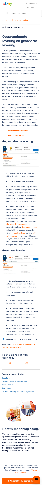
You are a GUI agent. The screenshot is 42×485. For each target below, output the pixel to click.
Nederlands (30, 3)
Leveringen (6, 388)
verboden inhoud (18, 233)
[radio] (10, 363)
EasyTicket (6, 378)
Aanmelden (31, 7)
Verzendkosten (7, 385)
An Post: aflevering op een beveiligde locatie (18, 391)
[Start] (7, 3)
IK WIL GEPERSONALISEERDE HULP (21, 481)
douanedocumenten (29, 227)
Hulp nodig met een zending (16, 20)
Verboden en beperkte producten (14, 381)
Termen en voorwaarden (26, 471)
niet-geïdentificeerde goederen (17, 224)
